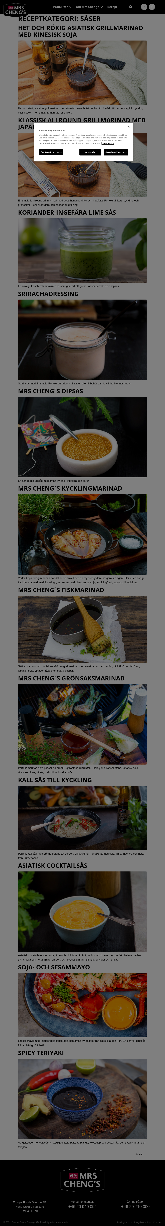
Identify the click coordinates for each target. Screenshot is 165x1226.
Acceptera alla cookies (116, 152)
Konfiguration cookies (51, 152)
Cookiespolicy (108, 143)
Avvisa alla (90, 152)
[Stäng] (128, 126)
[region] (83, 142)
